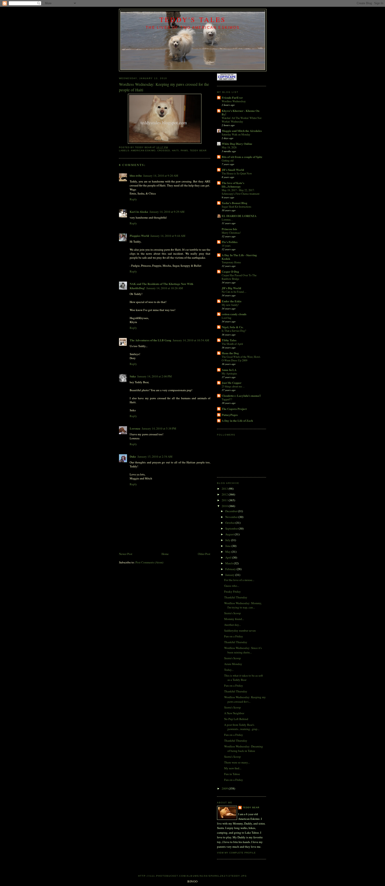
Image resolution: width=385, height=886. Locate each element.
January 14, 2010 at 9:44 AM (167, 236)
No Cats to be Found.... (234, 291)
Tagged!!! (227, 399)
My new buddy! (230, 305)
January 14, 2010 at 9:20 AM (160, 176)
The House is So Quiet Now (237, 173)
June (228, 546)
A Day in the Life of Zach (237, 420)
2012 (225, 494)
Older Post (204, 554)
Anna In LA (229, 370)
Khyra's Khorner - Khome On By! (240, 112)
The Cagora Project (234, 409)
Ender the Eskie (232, 301)
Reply (133, 199)
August (230, 534)
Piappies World (139, 235)
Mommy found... (234, 619)
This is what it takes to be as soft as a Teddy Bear (243, 677)
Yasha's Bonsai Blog (234, 203)
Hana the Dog (230, 353)
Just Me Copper (232, 383)
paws (184, 150)
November (231, 517)
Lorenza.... (227, 219)
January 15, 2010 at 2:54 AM (154, 456)
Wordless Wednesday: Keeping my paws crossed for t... (245, 699)
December (231, 511)
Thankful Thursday (235, 597)
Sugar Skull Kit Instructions (236, 206)
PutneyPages (230, 415)
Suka (133, 376)
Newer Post (125, 554)
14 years (226, 245)
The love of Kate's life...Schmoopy (233, 184)
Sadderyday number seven (240, 630)
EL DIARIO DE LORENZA (239, 216)
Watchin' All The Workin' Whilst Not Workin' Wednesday (241, 119)
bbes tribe (136, 175)
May (228, 552)
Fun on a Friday (233, 636)
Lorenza (135, 428)
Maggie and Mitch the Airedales (242, 131)
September (232, 528)
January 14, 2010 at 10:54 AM (191, 340)
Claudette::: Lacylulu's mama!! (241, 395)
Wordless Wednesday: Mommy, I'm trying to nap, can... (243, 605)
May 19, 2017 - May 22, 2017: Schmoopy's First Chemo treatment (240, 191)
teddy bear (198, 150)
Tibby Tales (229, 340)
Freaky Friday (232, 591)
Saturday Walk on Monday (236, 134)
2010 (225, 506)
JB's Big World (231, 288)
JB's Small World (233, 170)
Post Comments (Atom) (149, 562)
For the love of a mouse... (239, 580)
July (228, 540)
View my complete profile (236, 852)
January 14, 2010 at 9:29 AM (166, 212)
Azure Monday (233, 664)
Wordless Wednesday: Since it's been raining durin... (243, 650)
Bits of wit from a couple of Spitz (242, 157)
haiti (175, 150)
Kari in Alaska (139, 211)
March (229, 563)
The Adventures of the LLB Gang (150, 340)
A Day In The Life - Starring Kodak (239, 257)
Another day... (232, 625)
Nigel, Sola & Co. (232, 327)
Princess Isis (229, 229)
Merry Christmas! (231, 232)
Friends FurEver (232, 97)
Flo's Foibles (230, 242)
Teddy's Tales (193, 19)
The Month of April (232, 344)
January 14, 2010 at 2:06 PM (154, 376)
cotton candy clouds (234, 314)
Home (165, 554)
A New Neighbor (234, 713)
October (230, 523)
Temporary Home (231, 262)
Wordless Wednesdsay (234, 101)
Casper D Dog (230, 271)
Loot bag (226, 317)
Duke (133, 456)
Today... (228, 670)
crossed (163, 150)
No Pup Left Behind (236, 719)
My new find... (232, 768)
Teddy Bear (251, 807)
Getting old (227, 160)
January (230, 575)
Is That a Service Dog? (234, 330)
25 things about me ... (233, 386)
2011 (225, 500)
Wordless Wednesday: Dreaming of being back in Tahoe (243, 748)
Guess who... (231, 586)
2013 (225, 489)
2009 (225, 788)
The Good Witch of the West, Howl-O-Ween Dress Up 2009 (241, 358)
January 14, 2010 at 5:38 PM (159, 428)
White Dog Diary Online (237, 143)
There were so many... (237, 762)
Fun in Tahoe (232, 774)
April (228, 557)
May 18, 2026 (229, 147)
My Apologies (229, 373)
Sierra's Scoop (232, 613)
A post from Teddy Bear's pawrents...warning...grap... (241, 727)
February (231, 569)
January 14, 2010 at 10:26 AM (164, 288)
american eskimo (143, 150)
